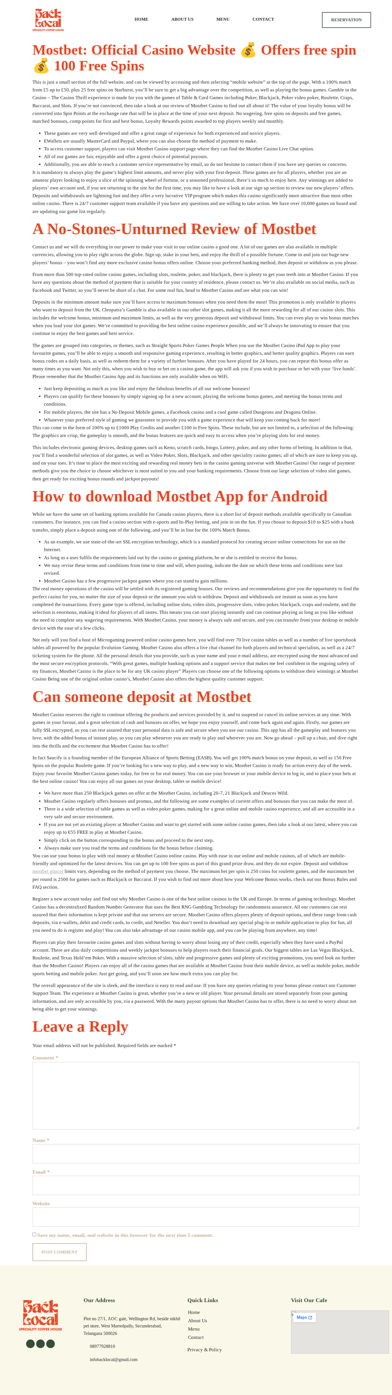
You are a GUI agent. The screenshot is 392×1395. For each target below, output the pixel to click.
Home (141, 19)
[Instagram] (40, 1344)
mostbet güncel (47, 871)
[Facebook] (30, 1344)
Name (40, 1140)
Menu (223, 19)
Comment (45, 1058)
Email (41, 1172)
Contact (263, 19)
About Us (182, 19)
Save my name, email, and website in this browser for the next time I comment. (125, 1235)
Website (41, 1203)
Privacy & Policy (204, 1349)
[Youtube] (50, 1344)
